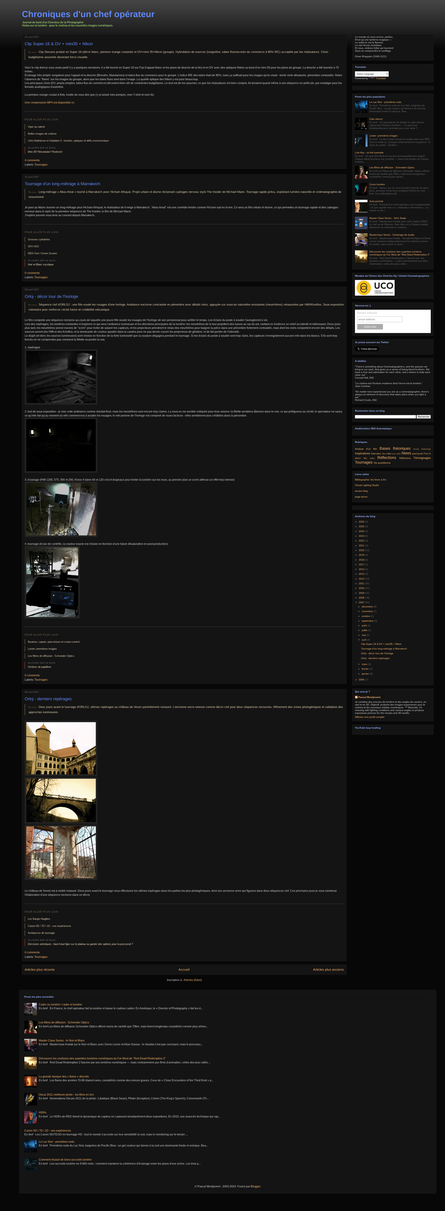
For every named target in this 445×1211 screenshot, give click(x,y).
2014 (362, 569)
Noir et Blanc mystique (41, 264)
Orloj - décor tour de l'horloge (51, 296)
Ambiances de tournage (41, 932)
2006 (362, 679)
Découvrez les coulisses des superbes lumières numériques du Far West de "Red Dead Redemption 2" (399, 253)
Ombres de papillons (39, 666)
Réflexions (405, 458)
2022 (362, 540)
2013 (362, 573)
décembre (368, 606)
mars (365, 664)
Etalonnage (426, 449)
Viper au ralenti (36, 126)
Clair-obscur (376, 119)
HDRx (42, 1112)
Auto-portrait (376, 201)
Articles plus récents (40, 969)
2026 (362, 521)
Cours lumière (377, 184)
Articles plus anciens (328, 969)
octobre (366, 616)
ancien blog (361, 491)
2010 (362, 588)
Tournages (40, 164)
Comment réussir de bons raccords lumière (65, 1159)
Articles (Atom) (193, 980)
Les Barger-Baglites (39, 918)
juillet (365, 630)
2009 (362, 593)
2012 (362, 578)
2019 (362, 555)
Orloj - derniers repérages (48, 698)
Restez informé (367, 312)
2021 (362, 545)
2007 (362, 602)
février (365, 668)
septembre (368, 620)
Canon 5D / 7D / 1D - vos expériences (49, 925)
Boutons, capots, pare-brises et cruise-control (53, 641)
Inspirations (362, 453)
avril (364, 639)
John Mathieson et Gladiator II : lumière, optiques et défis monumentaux (68, 140)
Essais (416, 449)
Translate (381, 78)
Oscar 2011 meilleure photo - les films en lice (66, 1094)
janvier (366, 673)
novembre (368, 611)
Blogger (255, 1186)
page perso (361, 496)
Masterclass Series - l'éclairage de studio (391, 234)
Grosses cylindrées (39, 239)
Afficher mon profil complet (369, 717)
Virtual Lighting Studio (367, 485)
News (406, 453)
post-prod (417, 453)
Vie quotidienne (382, 462)
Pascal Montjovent (369, 697)
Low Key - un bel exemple (369, 152)
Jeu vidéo (386, 453)
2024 (362, 531)
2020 (362, 550)
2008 (362, 597)
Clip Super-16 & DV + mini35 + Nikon (59, 43)
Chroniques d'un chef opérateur (88, 14)
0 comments (32, 272)
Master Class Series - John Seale (387, 218)
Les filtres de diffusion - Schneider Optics (51, 655)
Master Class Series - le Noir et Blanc (62, 1040)
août (364, 625)
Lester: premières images (42, 648)
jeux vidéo (396, 454)
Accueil (184, 969)
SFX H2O (33, 246)
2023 (362, 536)
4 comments (32, 160)
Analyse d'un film (366, 448)
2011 (362, 583)
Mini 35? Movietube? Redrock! (45, 151)
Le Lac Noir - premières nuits (385, 102)
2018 (362, 559)
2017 (362, 564)
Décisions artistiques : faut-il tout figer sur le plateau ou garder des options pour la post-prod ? (80, 944)
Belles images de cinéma (42, 133)
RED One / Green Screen (42, 253)
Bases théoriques (395, 448)
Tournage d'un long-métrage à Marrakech (62, 183)
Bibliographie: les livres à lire (370, 479)
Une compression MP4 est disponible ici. (50, 102)
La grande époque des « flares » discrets (64, 1076)
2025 (362, 526)
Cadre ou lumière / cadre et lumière (60, 1004)
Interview (376, 453)
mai (364, 635)
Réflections (386, 457)
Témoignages (422, 458)
